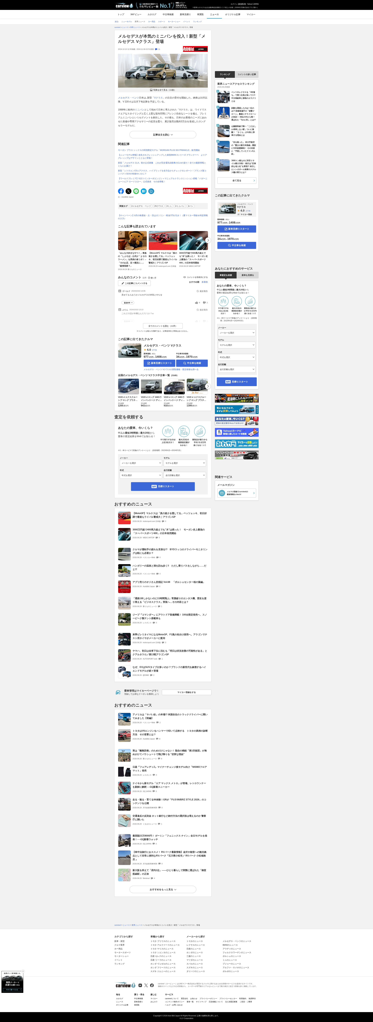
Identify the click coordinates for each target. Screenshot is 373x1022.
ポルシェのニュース (232, 956)
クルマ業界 (119, 945)
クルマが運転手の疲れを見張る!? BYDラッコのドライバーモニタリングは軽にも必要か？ (170, 551)
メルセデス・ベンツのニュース (237, 941)
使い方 (153, 278)
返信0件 (127, 303)
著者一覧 (190, 1002)
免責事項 (252, 999)
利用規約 (242, 999)
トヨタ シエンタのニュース (163, 952)
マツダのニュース (194, 960)
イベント (118, 960)
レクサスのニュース (195, 945)
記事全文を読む (161, 134)
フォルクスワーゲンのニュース (237, 952)
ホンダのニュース (194, 952)
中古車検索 (168, 14)
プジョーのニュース (232, 964)
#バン (190, 206)
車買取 (200, 14)
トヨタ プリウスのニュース (163, 941)
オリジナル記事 (232, 14)
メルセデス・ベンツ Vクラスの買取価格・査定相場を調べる (171, 369)
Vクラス (158, 97)
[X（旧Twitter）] (146, 985)
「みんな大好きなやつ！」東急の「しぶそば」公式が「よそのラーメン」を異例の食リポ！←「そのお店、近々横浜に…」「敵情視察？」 (132, 259)
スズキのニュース (194, 967)
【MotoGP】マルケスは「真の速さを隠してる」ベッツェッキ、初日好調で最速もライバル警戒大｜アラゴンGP (163, 258)
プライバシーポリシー (208, 999)
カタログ (152, 14)
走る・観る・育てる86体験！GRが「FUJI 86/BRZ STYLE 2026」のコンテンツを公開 (169, 801)
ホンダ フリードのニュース (163, 967)
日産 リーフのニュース (161, 960)
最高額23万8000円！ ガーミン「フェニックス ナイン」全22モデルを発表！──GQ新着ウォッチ (170, 837)
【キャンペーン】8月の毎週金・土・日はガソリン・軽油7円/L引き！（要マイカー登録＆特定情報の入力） (163, 217)
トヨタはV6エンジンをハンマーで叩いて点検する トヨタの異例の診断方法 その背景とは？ (170, 733)
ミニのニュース (230, 960)
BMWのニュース (230, 945)
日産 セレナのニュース (161, 956)
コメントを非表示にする (197, 277)
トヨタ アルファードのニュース (165, 945)
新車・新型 (119, 941)
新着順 (205, 282)
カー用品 (118, 949)
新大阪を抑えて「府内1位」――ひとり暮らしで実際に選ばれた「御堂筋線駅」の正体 (169, 872)
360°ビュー (135, 14)
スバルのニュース (194, 964)
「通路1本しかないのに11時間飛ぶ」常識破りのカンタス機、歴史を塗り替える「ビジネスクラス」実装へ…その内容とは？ (169, 600)
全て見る (237, 180)
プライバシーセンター (228, 999)
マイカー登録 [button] (246, 214)
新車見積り (185, 14)
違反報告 (204, 291)
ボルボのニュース (231, 971)
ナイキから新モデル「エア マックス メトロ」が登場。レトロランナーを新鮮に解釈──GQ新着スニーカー (169, 785)
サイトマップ (201, 1002)
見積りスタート (166, 486)
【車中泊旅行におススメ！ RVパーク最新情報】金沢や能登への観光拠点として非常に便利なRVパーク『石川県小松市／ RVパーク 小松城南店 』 (169, 856)
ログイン (234, 4)
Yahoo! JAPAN (253, 4)
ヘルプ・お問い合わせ (174, 1005)
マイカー (251, 14)
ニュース (214, 14)
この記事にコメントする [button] (136, 283)
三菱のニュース (193, 956)
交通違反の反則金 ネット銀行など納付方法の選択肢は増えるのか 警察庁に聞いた (169, 818)
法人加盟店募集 (231, 1002)
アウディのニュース (232, 949)
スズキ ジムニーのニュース (163, 971)
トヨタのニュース (194, 941)
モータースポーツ (122, 952)
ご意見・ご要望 (246, 1002)
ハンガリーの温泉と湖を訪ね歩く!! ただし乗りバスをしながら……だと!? (169, 567)
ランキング (225, 74)
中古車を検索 (194, 363)
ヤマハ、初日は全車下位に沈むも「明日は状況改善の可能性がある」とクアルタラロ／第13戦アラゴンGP (170, 653)
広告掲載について (216, 1002)
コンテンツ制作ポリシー (174, 1002)
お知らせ (193, 999)
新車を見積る (248, 275)
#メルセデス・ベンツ (141, 206)
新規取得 (242, 4)
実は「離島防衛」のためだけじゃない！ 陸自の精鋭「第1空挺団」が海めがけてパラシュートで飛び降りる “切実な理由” (170, 752)
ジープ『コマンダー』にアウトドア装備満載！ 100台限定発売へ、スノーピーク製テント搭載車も (170, 616)
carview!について (172, 999)
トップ (121, 14)
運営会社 (184, 999)
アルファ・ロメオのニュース (236, 967)
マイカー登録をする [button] (186, 692)
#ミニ (169, 206)
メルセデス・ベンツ (128, 97)
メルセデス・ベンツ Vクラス (162, 345)
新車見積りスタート (161, 363)
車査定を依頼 (226, 275)
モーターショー (121, 956)
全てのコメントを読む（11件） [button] (162, 326)
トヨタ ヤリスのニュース (162, 949)
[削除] (23, 971)
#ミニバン (180, 206)
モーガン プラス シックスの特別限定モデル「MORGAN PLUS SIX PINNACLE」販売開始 (159, 150)
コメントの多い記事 (247, 74)
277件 (154, 350)
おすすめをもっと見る (161, 889)
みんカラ (154, 1002)
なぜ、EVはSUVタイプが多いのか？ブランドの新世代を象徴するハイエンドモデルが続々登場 (169, 669)
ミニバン (139, 109)
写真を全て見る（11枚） (164, 90)
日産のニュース (193, 949)
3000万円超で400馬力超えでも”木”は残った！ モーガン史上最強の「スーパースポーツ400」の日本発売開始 (193, 258)
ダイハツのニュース (195, 971)
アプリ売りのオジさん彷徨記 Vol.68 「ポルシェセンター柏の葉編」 (169, 582)
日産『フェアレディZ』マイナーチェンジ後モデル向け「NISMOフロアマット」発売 (170, 769)
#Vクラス (158, 206)
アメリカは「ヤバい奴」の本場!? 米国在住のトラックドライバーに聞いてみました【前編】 (170, 716)
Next (208, 240)
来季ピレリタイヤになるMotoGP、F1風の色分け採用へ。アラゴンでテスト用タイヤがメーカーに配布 (170, 636)
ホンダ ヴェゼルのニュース (163, 964)
